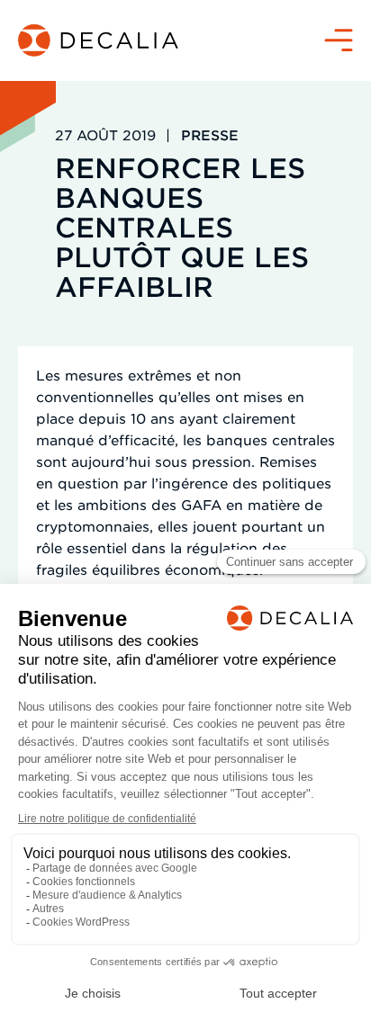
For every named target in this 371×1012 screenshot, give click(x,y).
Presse (210, 134)
